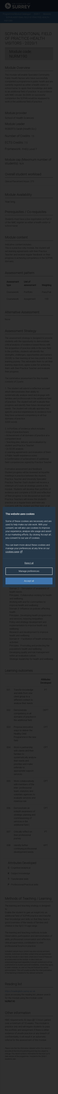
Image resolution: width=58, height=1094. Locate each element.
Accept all (29, 581)
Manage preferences (29, 571)
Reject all (29, 563)
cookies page (12, 551)
